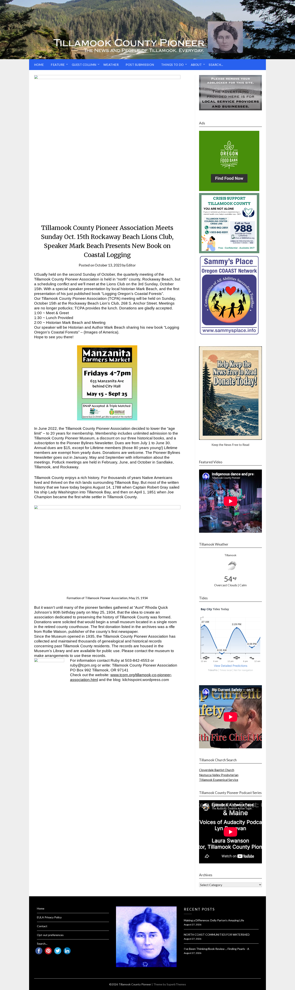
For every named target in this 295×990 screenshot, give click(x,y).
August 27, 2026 (192, 924)
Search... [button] (216, 64)
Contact (42, 926)
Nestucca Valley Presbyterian (218, 775)
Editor (131, 265)
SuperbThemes (176, 984)
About (196, 64)
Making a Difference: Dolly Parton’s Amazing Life (214, 920)
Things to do (172, 64)
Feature (58, 64)
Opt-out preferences (50, 935)
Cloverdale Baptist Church (216, 770)
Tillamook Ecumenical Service (218, 780)
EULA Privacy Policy (49, 917)
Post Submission (140, 64)
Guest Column (84, 64)
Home (39, 64)
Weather (111, 64)
